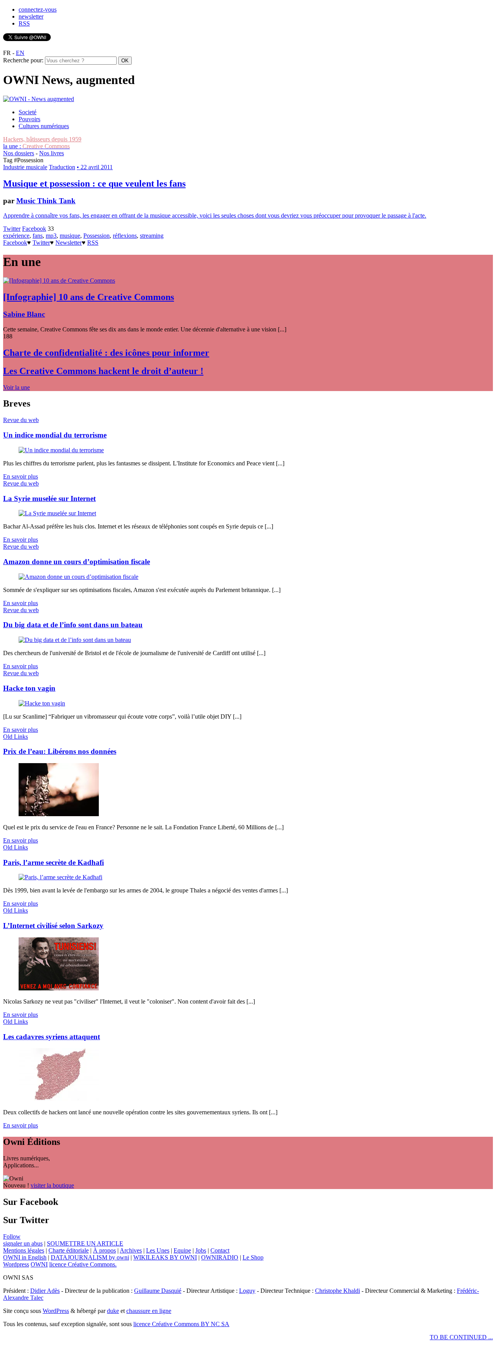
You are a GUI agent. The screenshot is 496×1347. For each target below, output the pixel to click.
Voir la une (16, 387)
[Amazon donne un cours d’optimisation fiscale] (78, 576)
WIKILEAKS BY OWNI (165, 1257)
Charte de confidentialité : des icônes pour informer (106, 353)
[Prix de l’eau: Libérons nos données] (59, 814)
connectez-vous (38, 9)
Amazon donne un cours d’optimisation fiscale (76, 562)
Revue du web (21, 420)
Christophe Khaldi (337, 1290)
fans (38, 235)
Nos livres (51, 153)
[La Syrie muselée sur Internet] (57, 513)
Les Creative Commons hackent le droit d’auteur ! (103, 371)
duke (113, 1311)
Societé (27, 112)
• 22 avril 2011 (95, 167)
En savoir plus (20, 476)
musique (70, 235)
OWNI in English (24, 1257)
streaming (152, 235)
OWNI (39, 1264)
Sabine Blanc (24, 314)
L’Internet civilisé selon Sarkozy (53, 925)
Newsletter (68, 242)
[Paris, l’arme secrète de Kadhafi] (60, 877)
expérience (16, 235)
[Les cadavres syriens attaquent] (59, 1099)
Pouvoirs (29, 119)
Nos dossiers (18, 153)
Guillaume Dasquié (157, 1290)
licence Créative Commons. (83, 1264)
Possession (96, 235)
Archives (131, 1250)
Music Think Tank (46, 201)
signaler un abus (23, 1243)
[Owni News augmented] (38, 99)
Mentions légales (23, 1250)
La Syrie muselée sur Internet (49, 498)
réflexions (125, 235)
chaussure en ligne (148, 1311)
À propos (104, 1250)
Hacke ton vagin (29, 688)
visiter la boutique (52, 1185)
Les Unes (157, 1250)
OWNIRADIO (219, 1257)
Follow (12, 1236)
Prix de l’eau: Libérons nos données (59, 751)
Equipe (182, 1250)
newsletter (31, 16)
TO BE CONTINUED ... (461, 1337)
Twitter (12, 228)
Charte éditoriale (68, 1250)
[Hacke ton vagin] (42, 703)
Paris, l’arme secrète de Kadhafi (53, 862)
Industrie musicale (25, 167)
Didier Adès (45, 1290)
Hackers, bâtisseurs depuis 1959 (42, 139)
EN (20, 53)
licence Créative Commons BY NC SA (181, 1324)
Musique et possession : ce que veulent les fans (94, 183)
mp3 (51, 235)
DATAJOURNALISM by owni (90, 1257)
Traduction (62, 167)
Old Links (15, 736)
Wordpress (16, 1264)
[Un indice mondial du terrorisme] (61, 450)
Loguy (247, 1290)
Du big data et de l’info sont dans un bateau (73, 625)
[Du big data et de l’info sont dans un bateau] (75, 640)
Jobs (200, 1250)
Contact (219, 1250)
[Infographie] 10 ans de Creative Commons (88, 297)
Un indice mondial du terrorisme (55, 435)
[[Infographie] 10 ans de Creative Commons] (59, 280)
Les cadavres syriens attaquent (51, 1037)
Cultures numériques (44, 126)
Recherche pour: (23, 60)
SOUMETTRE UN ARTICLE (85, 1243)
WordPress (56, 1311)
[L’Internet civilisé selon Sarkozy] (59, 988)
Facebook (34, 228)
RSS (24, 23)
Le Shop (253, 1257)
